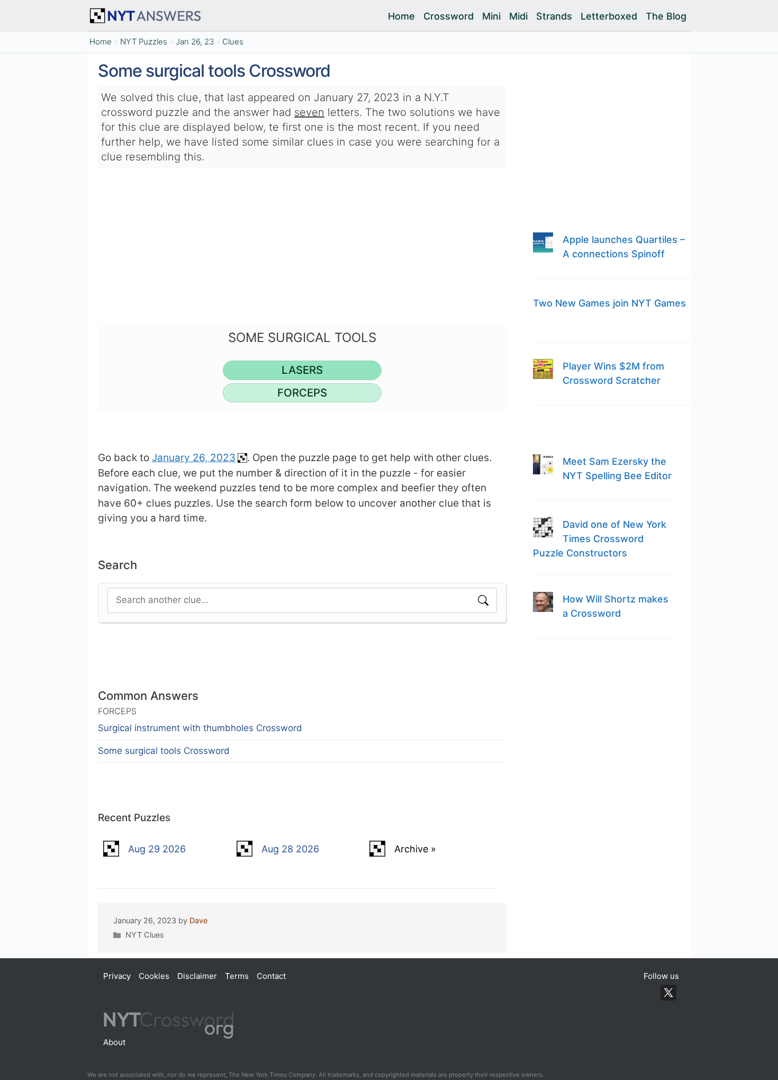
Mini (491, 16)
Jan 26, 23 (195, 42)
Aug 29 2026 (157, 848)
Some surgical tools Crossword (164, 750)
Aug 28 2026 (290, 848)
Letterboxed (609, 16)
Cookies (154, 976)
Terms (237, 976)
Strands (554, 16)
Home (401, 16)
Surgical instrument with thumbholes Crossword (200, 728)
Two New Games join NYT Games (609, 303)
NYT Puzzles (143, 42)
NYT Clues (144, 934)
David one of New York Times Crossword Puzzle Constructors (599, 539)
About (114, 1042)
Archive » (415, 848)
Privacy (117, 976)
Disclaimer (197, 976)
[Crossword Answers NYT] (147, 16)
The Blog (666, 16)
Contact (271, 976)
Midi (518, 16)
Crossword (448, 16)
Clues (232, 42)
